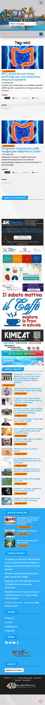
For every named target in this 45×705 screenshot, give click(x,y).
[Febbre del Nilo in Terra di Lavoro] (7, 451)
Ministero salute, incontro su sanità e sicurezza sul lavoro (27, 470)
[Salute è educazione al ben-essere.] (10, 543)
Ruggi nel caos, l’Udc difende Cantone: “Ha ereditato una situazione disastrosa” (28, 400)
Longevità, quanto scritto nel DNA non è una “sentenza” (27, 499)
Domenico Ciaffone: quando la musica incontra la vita (27, 489)
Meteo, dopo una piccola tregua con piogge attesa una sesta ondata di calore (28, 430)
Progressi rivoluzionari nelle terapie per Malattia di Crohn (21, 149)
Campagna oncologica (27, 530)
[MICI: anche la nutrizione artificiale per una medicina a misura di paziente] (22, 57)
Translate (30, 27)
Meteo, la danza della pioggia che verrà (27, 479)
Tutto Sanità (13, 678)
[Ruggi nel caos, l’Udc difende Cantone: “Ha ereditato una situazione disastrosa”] (7, 401)
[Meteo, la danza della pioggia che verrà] (7, 481)
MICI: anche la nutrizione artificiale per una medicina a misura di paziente (21, 76)
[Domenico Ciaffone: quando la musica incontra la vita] (7, 491)
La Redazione (8, 83)
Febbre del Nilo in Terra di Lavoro (25, 449)
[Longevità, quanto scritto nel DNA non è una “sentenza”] (7, 501)
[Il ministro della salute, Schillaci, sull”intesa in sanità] (7, 442)
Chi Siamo (9, 618)
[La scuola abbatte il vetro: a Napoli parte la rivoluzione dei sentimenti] (7, 461)
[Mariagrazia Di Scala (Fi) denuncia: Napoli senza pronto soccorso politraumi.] (10, 520)
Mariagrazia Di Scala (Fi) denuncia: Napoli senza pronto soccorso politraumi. (28, 520)
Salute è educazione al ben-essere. (27, 541)
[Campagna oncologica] (10, 533)
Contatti (9, 622)
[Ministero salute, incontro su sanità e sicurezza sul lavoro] (7, 471)
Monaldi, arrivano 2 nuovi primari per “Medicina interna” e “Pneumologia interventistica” (28, 410)
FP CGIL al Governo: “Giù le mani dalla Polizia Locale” (28, 420)
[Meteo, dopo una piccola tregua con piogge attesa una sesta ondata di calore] (7, 431)
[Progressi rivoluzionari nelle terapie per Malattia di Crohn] (22, 132)
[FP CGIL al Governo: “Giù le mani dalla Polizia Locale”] (7, 421)
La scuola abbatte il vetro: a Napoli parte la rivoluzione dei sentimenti (27, 460)
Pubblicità (9, 631)
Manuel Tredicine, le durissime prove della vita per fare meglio (28, 389)
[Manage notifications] (40, 701)
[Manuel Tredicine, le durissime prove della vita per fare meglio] (7, 391)
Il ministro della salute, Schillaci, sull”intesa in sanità (28, 440)
